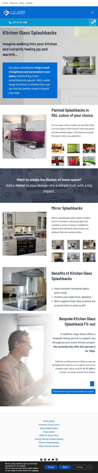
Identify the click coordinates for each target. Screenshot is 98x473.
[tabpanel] (73, 400)
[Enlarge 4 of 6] (61, 159)
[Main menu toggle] (92, 12)
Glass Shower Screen (49, 446)
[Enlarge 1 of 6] (61, 147)
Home (5, 3)
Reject (65, 467)
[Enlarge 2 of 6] (76, 147)
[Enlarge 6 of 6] (92, 159)
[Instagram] (45, 459)
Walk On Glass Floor (49, 435)
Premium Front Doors (49, 424)
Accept (51, 467)
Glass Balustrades (49, 428)
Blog (22, 3)
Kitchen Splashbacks (49, 442)
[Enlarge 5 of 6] (76, 159)
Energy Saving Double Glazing (49, 439)
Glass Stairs (49, 432)
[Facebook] (41, 459)
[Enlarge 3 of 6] (92, 147)
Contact (29, 3)
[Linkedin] (57, 459)
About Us (14, 3)
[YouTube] (53, 459)
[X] (49, 459)
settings (35, 470)
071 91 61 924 (20, 22)
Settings (79, 467)
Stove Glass (49, 421)
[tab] (92, 383)
